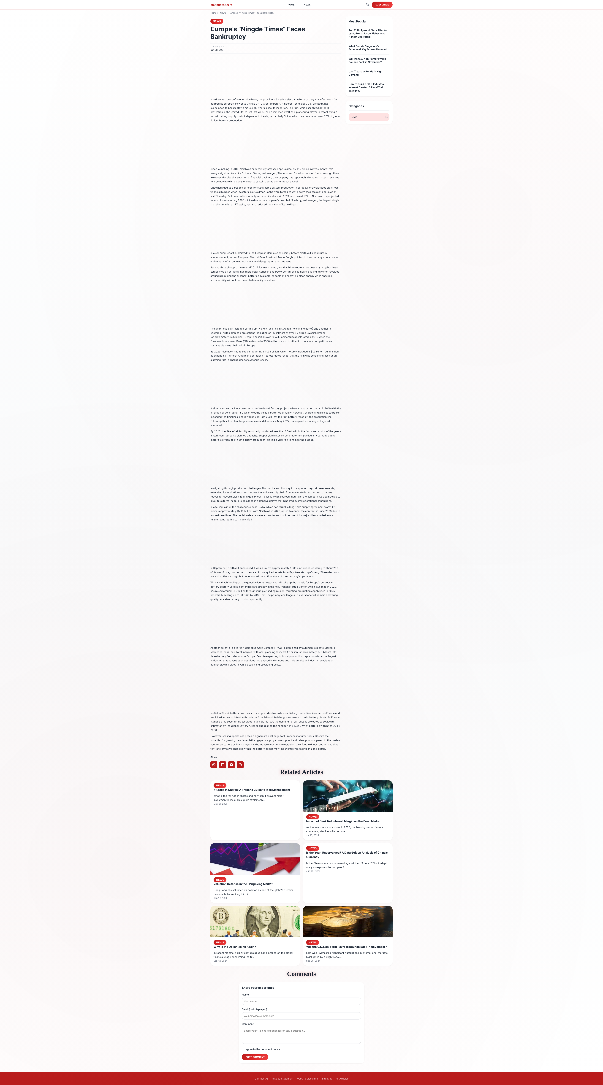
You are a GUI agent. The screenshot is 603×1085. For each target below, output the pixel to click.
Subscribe (382, 4)
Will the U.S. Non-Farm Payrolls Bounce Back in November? (367, 60)
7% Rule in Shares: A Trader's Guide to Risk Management (252, 789)
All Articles (342, 1078)
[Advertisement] (275, 74)
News (307, 4)
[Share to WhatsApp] (213, 764)
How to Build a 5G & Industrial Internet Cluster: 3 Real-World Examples (366, 87)
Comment (248, 1023)
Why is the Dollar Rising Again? (235, 946)
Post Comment (255, 1057)
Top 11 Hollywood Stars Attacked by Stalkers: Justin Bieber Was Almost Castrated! (368, 33)
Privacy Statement (282, 1078)
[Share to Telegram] (231, 764)
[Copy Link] (240, 764)
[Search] (367, 5)
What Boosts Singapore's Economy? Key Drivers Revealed (368, 48)
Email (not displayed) (254, 1009)
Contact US (261, 1078)
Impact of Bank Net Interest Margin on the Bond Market (343, 821)
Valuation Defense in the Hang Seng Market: (243, 884)
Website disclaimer (307, 1078)
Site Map (327, 1078)
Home (291, 4)
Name (245, 994)
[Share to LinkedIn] (222, 764)
